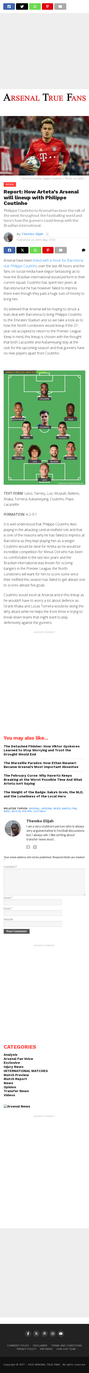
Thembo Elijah (32, 234)
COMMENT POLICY (18, 1345)
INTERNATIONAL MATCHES (26, 1071)
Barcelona (69, 808)
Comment (10, 866)
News (8, 1083)
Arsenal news (51, 808)
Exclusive (12, 1063)
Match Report (15, 1079)
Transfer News (16, 1091)
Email (8, 908)
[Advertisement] (44, 44)
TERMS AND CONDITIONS (66, 1345)
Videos (9, 1095)
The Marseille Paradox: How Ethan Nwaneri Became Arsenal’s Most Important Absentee (41, 765)
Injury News (14, 1067)
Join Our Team (66, 1349)
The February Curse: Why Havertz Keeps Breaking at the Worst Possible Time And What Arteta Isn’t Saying (43, 779)
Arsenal (34, 808)
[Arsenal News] (17, 1106)
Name (8, 897)
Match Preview (16, 1075)
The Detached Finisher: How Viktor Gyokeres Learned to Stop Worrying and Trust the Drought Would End (42, 750)
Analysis (10, 1055)
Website (8, 919)
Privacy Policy (26, 1349)
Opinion (10, 1087)
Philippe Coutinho (34, 811)
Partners (46, 1349)
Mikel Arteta (12, 811)
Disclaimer (40, 1345)
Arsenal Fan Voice (18, 1059)
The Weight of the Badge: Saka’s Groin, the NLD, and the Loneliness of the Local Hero (43, 794)
